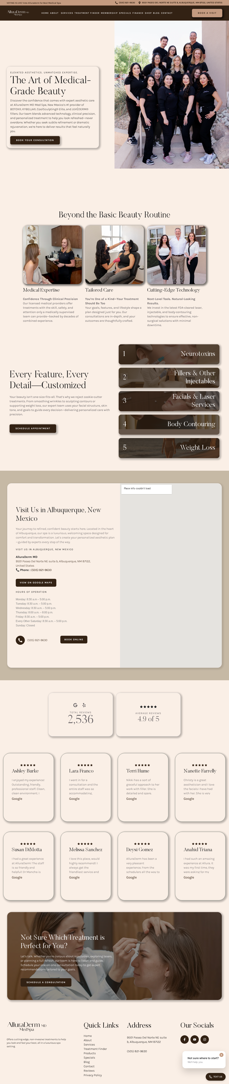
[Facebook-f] (184, 1039)
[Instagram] (205, 1039)
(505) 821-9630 (41, 570)
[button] (125, 3)
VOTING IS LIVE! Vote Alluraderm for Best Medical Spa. (34, 3)
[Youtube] (194, 1039)
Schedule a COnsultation (46, 982)
